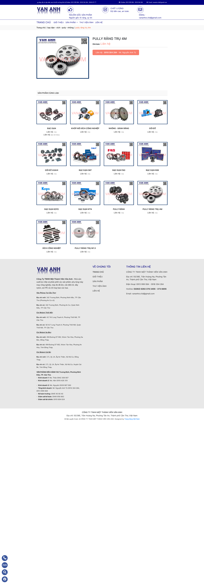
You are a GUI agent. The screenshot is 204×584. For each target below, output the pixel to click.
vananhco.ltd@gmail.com (143, 293)
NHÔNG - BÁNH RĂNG (119, 128)
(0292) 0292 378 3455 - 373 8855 (150, 289)
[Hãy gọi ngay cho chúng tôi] (3, 558)
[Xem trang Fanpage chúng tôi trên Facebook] (3, 579)
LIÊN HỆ (99, 22)
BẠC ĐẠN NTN (85, 209)
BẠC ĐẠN (51, 128)
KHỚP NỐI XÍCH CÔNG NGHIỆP (85, 128)
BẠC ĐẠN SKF (85, 170)
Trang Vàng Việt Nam (132, 419)
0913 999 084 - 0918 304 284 (150, 284)
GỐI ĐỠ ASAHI (51, 170)
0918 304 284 (110, 52)
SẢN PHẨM (71, 22)
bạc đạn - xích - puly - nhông (60, 27)
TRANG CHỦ (43, 22)
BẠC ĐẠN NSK (152, 170)
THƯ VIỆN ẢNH (86, 22)
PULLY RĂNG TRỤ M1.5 (85, 248)
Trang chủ (41, 27)
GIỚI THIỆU (59, 22)
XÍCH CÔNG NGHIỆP (51, 248)
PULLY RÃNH (119, 209)
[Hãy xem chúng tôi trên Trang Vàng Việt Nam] (3, 572)
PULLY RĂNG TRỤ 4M (152, 209)
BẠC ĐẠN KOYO (51, 209)
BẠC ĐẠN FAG (118, 170)
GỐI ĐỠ (152, 128)
